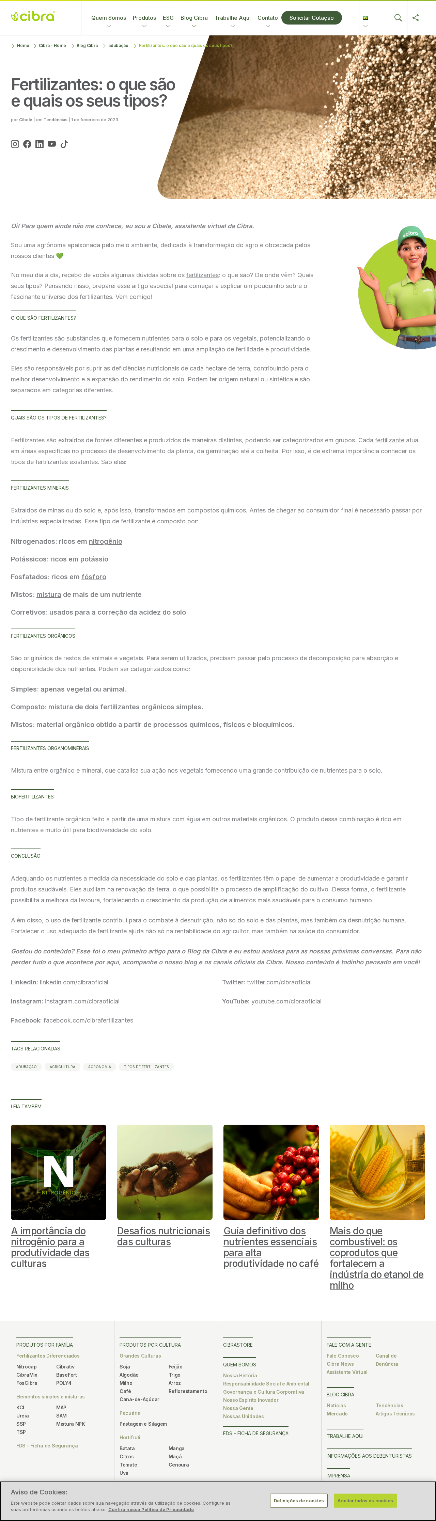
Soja (125, 1366)
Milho (126, 1383)
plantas (124, 349)
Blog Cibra (194, 17)
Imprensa (338, 1475)
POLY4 (64, 1383)
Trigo (175, 1375)
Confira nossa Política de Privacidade (151, 1509)
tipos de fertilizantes (146, 1067)
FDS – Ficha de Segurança (47, 1445)
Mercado (337, 1413)
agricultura (62, 1067)
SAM (61, 1416)
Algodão (129, 1375)
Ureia (22, 1416)
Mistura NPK (70, 1424)
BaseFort (66, 1375)
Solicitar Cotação (312, 17)
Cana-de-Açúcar (139, 1399)
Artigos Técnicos (395, 1413)
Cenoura (179, 1465)
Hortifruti (130, 1437)
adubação (118, 45)
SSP (21, 1424)
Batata (127, 1448)
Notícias (336, 1405)
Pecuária (130, 1413)
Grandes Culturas (140, 1356)
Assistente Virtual (347, 1372)
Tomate (128, 1465)
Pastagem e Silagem (143, 1424)
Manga (177, 1448)
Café (125, 1391)
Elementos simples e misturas (50, 1396)
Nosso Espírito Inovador (251, 1400)
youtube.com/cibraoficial (286, 1001)
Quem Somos (108, 17)
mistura (48, 594)
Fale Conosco (343, 1356)
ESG (168, 17)
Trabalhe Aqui (233, 17)
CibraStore (238, 1345)
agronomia (99, 1067)
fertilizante (389, 440)
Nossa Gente (238, 1408)
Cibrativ (65, 1366)
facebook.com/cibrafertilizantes (88, 1020)
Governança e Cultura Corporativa (263, 1392)
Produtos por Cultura (150, 1345)
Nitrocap (26, 1366)
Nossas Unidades (243, 1416)
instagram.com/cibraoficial (82, 1001)
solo (178, 379)
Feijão (176, 1366)
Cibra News (340, 1364)
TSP (21, 1432)
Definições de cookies (299, 1500)
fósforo (93, 577)
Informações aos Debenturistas (369, 1456)
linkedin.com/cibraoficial (74, 982)
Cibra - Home (52, 45)
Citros (127, 1456)
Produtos (144, 17)
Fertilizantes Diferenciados (47, 1356)
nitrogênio (105, 541)
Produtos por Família (44, 1345)
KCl (20, 1407)
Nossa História (240, 1375)
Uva (124, 1473)
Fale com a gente (349, 1345)
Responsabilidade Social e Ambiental (266, 1384)
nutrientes (156, 338)
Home (23, 45)
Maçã (175, 1456)
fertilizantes (202, 275)
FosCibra (26, 1383)
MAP (61, 1407)
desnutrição (364, 920)
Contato (268, 17)
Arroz (175, 1383)
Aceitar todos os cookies (365, 1500)
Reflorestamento (188, 1391)
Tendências (389, 1405)
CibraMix (26, 1375)
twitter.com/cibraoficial (279, 982)
